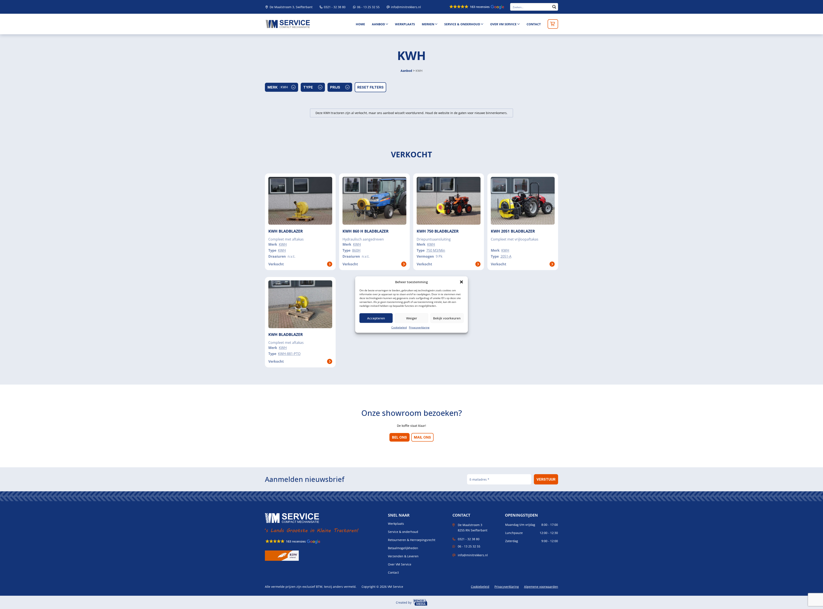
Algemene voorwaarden (541, 587)
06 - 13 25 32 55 (368, 7)
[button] (461, 282)
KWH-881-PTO (289, 353)
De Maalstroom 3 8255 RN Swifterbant (472, 527)
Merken (428, 24)
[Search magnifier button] (554, 7)
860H (356, 250)
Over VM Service (503, 24)
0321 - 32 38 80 (334, 7)
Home (360, 24)
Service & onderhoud (462, 24)
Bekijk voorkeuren (447, 318)
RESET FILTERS (370, 87)
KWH (283, 244)
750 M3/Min (435, 250)
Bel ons (399, 437)
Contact (534, 24)
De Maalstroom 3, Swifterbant (290, 7)
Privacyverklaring (419, 327)
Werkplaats (405, 24)
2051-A (505, 256)
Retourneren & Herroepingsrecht (411, 539)
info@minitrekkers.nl (406, 7)
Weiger (411, 318)
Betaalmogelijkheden (403, 548)
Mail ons (422, 437)
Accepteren (376, 318)
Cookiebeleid (399, 327)
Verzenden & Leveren (403, 556)
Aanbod (378, 24)
